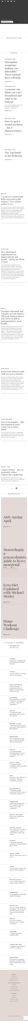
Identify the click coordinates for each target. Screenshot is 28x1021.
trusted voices (14, 978)
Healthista (5, 368)
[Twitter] (2, 1)
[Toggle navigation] (25, 21)
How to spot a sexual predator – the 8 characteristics (14, 126)
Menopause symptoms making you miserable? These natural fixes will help (13, 69)
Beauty (3, 193)
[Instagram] (8, 1)
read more (8, 81)
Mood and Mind (6, 419)
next (17, 488)
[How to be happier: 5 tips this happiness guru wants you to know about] (14, 406)
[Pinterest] (14, 1)
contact (14, 995)
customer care (14, 999)
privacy (14, 984)
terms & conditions (14, 990)
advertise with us (14, 980)
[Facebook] (5, 1)
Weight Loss (5, 466)
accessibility (14, 986)
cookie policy (14, 988)
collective (14, 976)
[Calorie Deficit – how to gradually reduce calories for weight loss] (14, 454)
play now (6, 526)
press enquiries (14, 1001)
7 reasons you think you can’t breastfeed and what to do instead (13, 95)
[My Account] (11, 13)
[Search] (11, 7)
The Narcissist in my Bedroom (13, 154)
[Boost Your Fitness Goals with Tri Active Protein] (14, 356)
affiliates (14, 997)
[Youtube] (11, 1)
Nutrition (4, 249)
